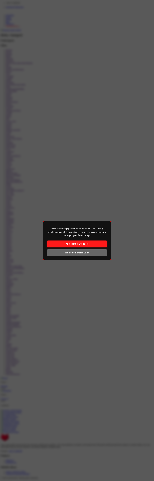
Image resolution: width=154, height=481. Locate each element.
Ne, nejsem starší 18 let (77, 253)
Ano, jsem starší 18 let (77, 244)
